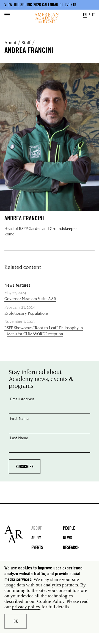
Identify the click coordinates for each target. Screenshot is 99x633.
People (69, 528)
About (10, 42)
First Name (19, 418)
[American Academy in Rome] (17, 534)
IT (93, 14)
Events (37, 547)
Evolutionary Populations (26, 313)
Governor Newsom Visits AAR (30, 298)
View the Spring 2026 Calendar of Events (40, 4)
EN (85, 14)
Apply (36, 537)
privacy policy (26, 606)
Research (71, 547)
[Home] (46, 18)
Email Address (22, 399)
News (67, 537)
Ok (15, 621)
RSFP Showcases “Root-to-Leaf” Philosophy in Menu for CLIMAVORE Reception (43, 330)
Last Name (19, 437)
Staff (26, 42)
